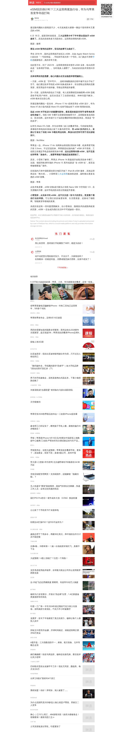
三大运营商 (62, 173)
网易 (31, 2)
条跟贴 (62, 267)
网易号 (38, 2)
